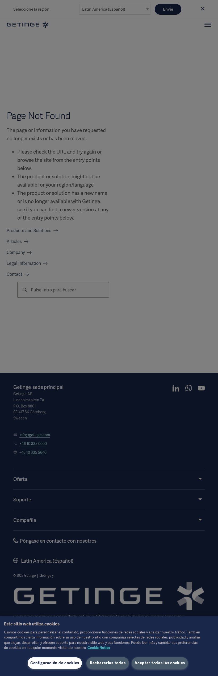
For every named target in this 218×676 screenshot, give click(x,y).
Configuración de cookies (54, 663)
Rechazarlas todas (107, 663)
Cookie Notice (98, 647)
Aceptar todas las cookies (160, 663)
